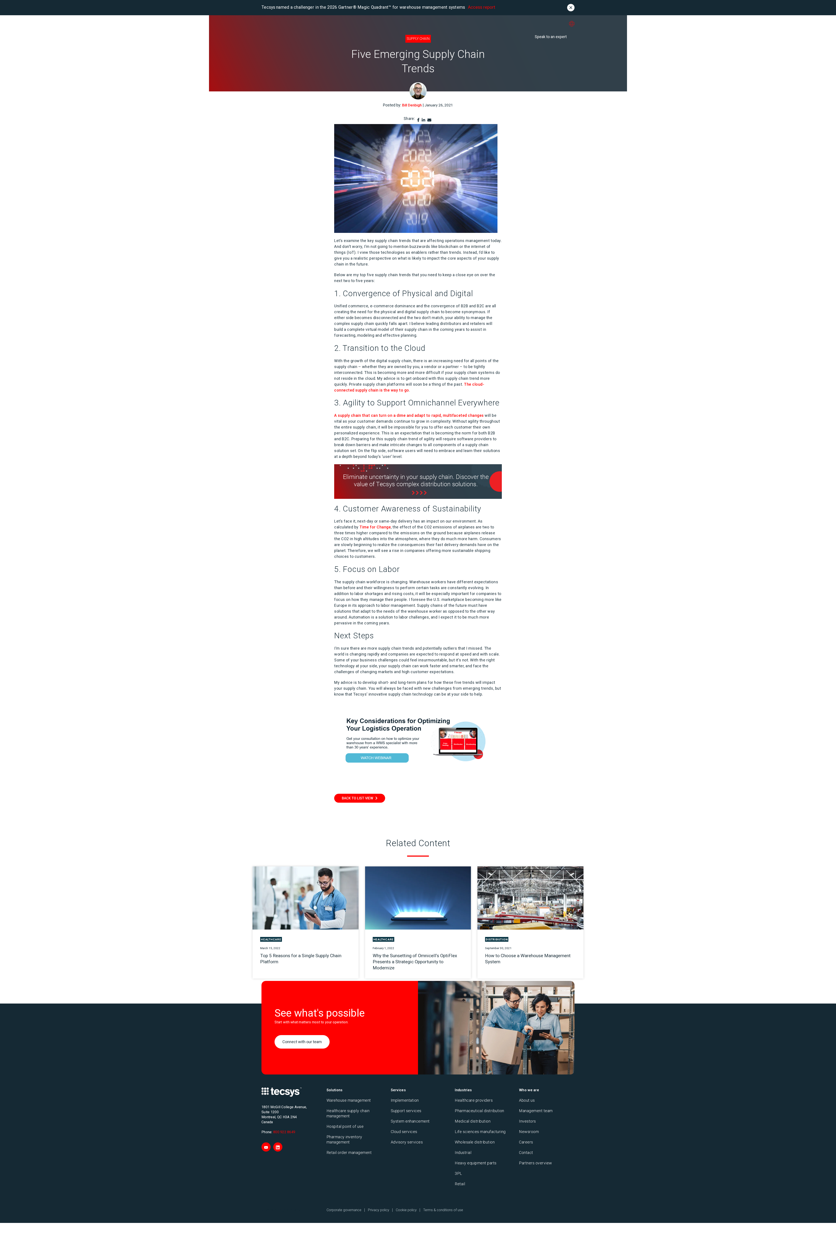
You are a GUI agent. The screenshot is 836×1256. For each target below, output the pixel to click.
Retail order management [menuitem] (349, 1152)
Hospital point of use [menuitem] (345, 1126)
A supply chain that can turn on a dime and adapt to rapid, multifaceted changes (409, 415)
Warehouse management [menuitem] (349, 1100)
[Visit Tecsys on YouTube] (266, 1147)
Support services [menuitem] (406, 1110)
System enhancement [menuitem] (410, 1121)
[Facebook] (418, 120)
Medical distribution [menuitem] (472, 1121)
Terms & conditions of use (443, 1210)
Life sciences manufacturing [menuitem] (480, 1131)
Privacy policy (378, 1210)
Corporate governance (344, 1210)
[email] (429, 120)
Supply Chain (418, 39)
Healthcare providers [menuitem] (474, 1100)
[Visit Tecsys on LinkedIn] (277, 1147)
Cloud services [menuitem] (404, 1131)
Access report (481, 7)
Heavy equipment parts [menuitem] (476, 1163)
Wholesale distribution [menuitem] (475, 1142)
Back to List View (357, 798)
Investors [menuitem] (527, 1121)
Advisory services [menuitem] (407, 1142)
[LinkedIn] (423, 120)
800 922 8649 (284, 1132)
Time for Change (375, 527)
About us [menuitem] (527, 1100)
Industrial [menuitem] (463, 1152)
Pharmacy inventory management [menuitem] (344, 1139)
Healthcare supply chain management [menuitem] (348, 1113)
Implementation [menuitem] (405, 1100)
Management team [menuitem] (536, 1110)
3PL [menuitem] (458, 1173)
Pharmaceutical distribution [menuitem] (479, 1110)
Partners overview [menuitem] (535, 1163)
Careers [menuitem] (526, 1142)
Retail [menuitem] (460, 1184)
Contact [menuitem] (526, 1152)
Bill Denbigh (412, 105)
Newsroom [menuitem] (529, 1131)
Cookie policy (406, 1210)
